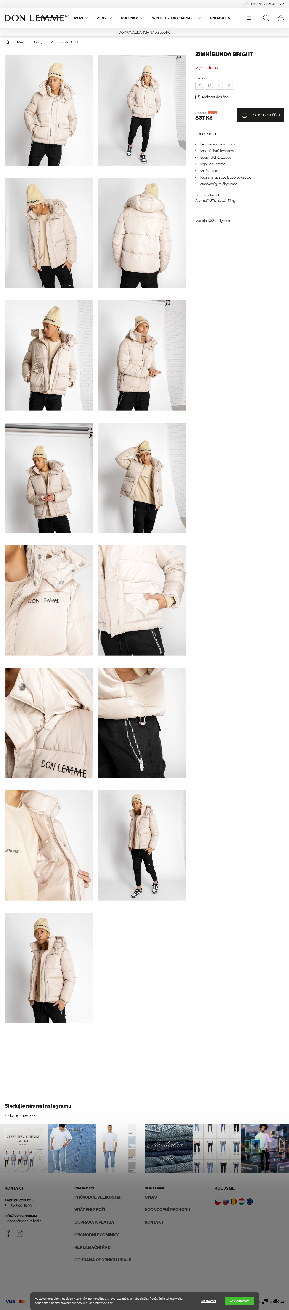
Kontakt (154, 1222)
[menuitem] (81, 18)
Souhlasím (241, 1301)
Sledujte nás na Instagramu (38, 1106)
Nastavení (208, 1301)
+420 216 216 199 (19, 1200)
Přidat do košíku (266, 115)
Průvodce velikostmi (98, 1197)
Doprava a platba (94, 1222)
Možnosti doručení (215, 97)
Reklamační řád (92, 1247)
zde (110, 1303)
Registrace (275, 3)
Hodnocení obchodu (167, 1209)
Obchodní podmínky (96, 1234)
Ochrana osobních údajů (102, 1260)
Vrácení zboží (89, 1209)
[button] (283, 32)
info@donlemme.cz (21, 1215)
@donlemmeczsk (20, 1115)
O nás (151, 1197)
